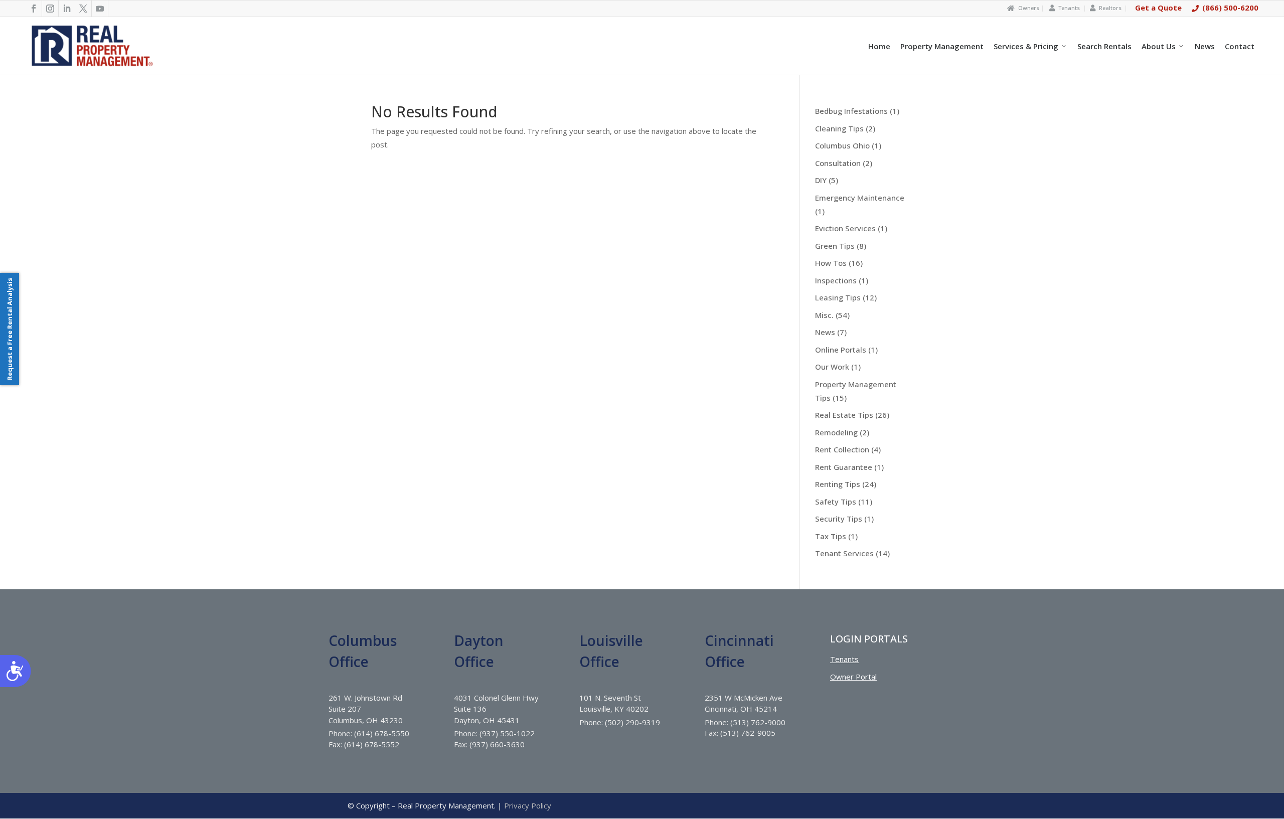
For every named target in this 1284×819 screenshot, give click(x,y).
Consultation (838, 163)
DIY (821, 180)
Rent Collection (842, 449)
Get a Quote (1158, 8)
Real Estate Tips (844, 415)
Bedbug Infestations (851, 111)
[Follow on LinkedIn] (67, 9)
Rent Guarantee (843, 467)
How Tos (831, 263)
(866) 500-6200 (1230, 8)
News (1205, 46)
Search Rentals (1104, 46)
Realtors (1110, 8)
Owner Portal (853, 677)
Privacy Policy (527, 805)
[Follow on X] (83, 9)
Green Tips (835, 246)
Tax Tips (830, 536)
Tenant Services (844, 553)
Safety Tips (835, 502)
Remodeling (836, 432)
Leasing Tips (838, 297)
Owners (1028, 8)
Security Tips (838, 519)
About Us (1159, 46)
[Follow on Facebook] (34, 9)
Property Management (942, 46)
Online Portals (840, 350)
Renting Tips (837, 484)
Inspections (836, 280)
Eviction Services (845, 228)
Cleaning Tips (839, 128)
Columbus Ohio (842, 145)
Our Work (832, 367)
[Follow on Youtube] (100, 9)
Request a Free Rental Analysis (9, 329)
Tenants (1069, 8)
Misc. (824, 315)
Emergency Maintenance (859, 198)
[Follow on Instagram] (50, 9)
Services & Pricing (1026, 46)
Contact (1239, 46)
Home (879, 46)
